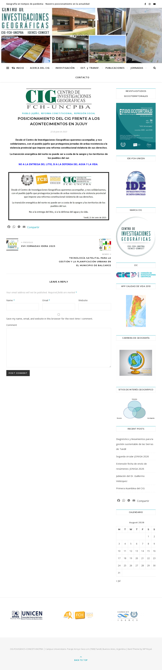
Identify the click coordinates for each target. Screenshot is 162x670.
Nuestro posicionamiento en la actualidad (68, 4)
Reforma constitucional (56, 113)
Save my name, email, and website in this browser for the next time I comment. (49, 318)
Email (46, 300)
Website (83, 300)
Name (10, 300)
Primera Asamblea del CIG (130, 488)
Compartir (33, 227)
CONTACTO (82, 77)
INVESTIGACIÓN (65, 67)
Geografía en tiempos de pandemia (24, 4)
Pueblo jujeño (30, 113)
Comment (11, 324)
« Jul (118, 580)
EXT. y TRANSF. (90, 67)
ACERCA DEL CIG (40, 67)
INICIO (20, 67)
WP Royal (147, 649)
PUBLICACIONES (115, 67)
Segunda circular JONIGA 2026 (132, 456)
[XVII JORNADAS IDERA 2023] (12, 244)
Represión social (84, 113)
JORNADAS (137, 67)
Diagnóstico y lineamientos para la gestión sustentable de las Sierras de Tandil (134, 444)
